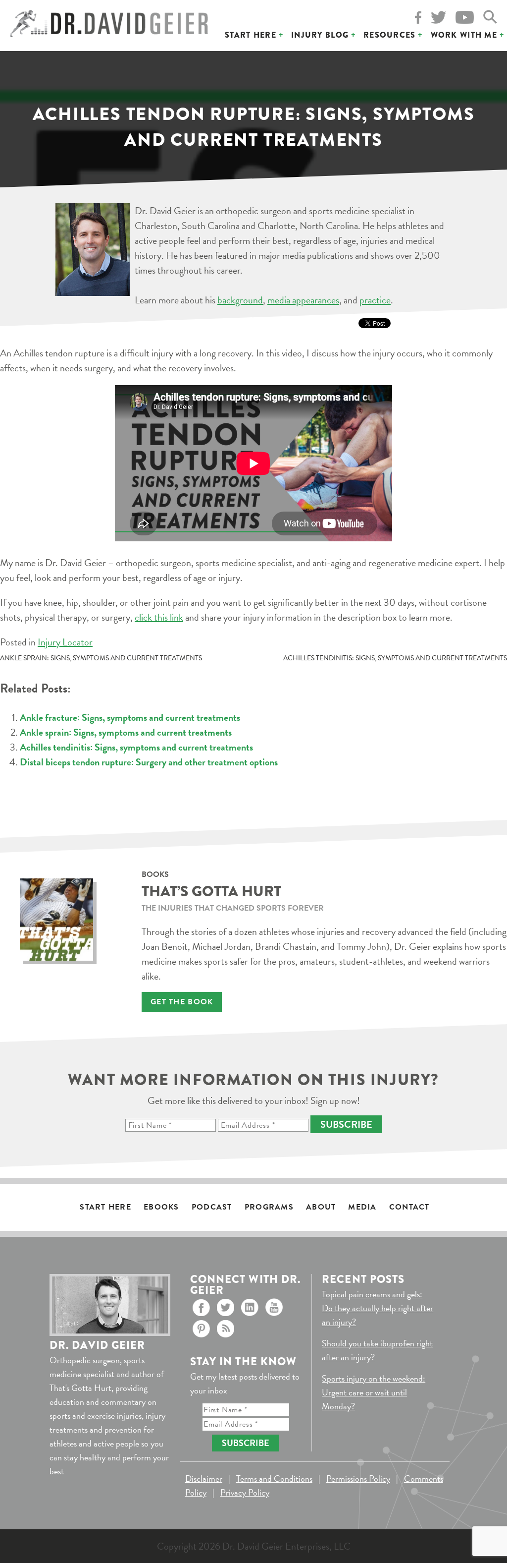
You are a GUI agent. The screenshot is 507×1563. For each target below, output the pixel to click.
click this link (159, 617)
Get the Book (182, 1002)
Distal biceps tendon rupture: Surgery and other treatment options (149, 761)
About (321, 1207)
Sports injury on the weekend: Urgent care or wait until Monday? (373, 1392)
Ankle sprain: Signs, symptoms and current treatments (101, 658)
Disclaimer (203, 1478)
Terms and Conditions (274, 1478)
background (240, 299)
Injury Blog (320, 35)
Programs (269, 1207)
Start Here (250, 35)
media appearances (303, 299)
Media (362, 1207)
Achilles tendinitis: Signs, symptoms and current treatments (395, 658)
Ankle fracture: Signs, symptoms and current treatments (130, 717)
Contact (409, 1207)
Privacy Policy (244, 1492)
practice (375, 299)
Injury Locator (65, 642)
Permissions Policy (358, 1478)
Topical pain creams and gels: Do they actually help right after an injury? (377, 1308)
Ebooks (161, 1207)
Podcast (212, 1207)
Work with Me (464, 35)
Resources (389, 35)
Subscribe (346, 1124)
